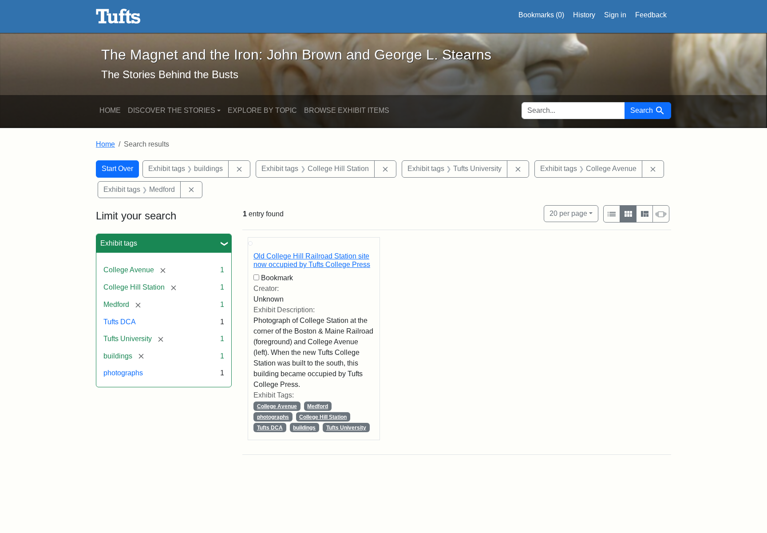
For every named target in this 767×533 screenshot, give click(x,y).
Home (110, 110)
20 (568, 213)
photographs (123, 373)
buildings (304, 428)
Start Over (117, 168)
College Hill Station (323, 417)
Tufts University (346, 428)
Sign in (615, 15)
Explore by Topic (262, 110)
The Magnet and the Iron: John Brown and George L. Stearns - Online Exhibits (118, 16)
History (584, 15)
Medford (317, 406)
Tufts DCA (119, 322)
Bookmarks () (541, 15)
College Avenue (277, 406)
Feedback (651, 15)
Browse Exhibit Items (346, 110)
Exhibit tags (118, 243)
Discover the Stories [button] (171, 110)
